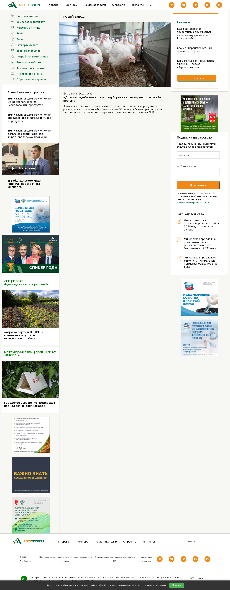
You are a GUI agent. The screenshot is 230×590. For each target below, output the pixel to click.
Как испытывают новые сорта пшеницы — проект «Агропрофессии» (195, 64)
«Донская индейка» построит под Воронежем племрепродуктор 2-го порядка (113, 99)
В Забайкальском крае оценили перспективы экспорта (24, 183)
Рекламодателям (95, 4)
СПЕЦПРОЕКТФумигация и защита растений (26, 283)
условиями (161, 585)
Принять (176, 585)
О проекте (118, 4)
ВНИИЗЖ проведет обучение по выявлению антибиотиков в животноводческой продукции (29, 134)
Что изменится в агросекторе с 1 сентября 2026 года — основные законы (201, 225)
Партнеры (71, 4)
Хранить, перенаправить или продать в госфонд (194, 50)
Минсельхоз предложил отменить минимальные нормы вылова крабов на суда (200, 262)
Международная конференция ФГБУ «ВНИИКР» (30, 353)
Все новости (196, 78)
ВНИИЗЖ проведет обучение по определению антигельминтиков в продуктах (29, 118)
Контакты (137, 4)
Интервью (52, 4)
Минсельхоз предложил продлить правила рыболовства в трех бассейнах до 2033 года (200, 244)
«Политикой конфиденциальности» (194, 202)
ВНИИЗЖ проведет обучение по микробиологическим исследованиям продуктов (29, 102)
